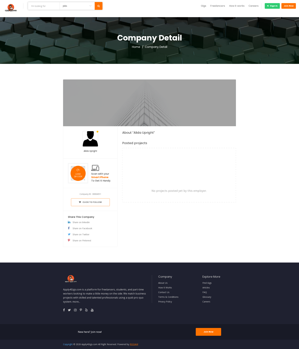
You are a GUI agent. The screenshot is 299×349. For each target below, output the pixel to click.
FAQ (204, 292)
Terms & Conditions (168, 297)
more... (76, 301)
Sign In (274, 5)
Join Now (289, 5)
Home (136, 46)
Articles (206, 287)
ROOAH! (134, 344)
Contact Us (163, 292)
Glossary (206, 297)
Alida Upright (90, 151)
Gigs (203, 6)
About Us (163, 283)
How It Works (165, 287)
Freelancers (217, 6)
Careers (254, 6)
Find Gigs (207, 283)
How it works (236, 6)
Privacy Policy (165, 301)
